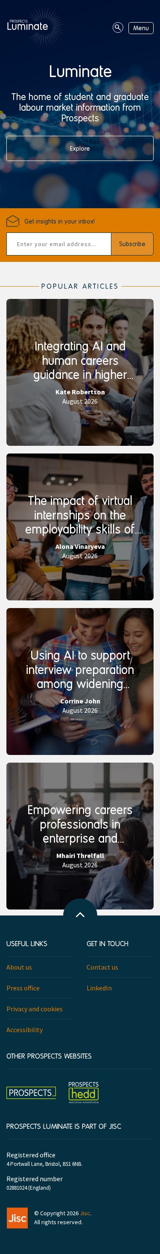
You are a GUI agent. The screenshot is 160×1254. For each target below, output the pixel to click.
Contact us (102, 967)
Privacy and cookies (34, 1008)
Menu (141, 28)
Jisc (85, 1213)
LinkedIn (99, 988)
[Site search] (118, 27)
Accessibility (24, 1029)
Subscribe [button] (132, 243)
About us (19, 967)
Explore (80, 148)
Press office (23, 988)
